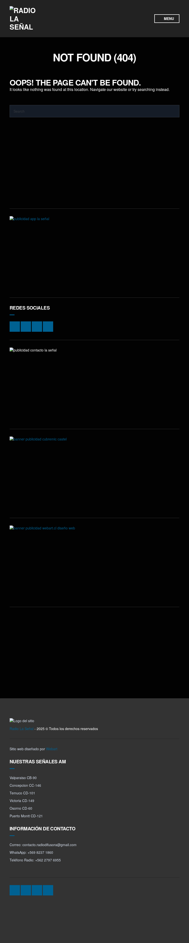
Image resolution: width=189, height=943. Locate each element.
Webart (51, 748)
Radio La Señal (21, 728)
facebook (128, 14)
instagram (119, 14)
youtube (119, 22)
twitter (138, 14)
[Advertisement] (94, 166)
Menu (168, 18)
